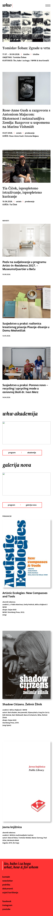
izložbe (26, 54)
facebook (6, 901)
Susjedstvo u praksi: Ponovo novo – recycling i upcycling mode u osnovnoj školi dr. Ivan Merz (25, 388)
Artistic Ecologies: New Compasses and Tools (24, 594)
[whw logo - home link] (7, 5)
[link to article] (26, 88)
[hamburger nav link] (49, 5)
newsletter (7, 880)
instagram (7, 905)
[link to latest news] (26, 241)
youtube (6, 909)
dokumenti (7, 888)
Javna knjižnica (12, 827)
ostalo (19, 133)
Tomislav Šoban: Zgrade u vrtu (26, 48)
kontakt (6, 876)
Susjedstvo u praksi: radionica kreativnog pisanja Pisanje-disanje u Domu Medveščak (25, 327)
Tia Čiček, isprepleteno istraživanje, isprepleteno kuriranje (22, 192)
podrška (6, 884)
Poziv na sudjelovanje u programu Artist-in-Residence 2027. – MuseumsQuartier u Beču (24, 265)
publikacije (6, 516)
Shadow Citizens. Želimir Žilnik (22, 704)
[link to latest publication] (26, 554)
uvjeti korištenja (10, 892)
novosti (5, 221)
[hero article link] (26, 27)
